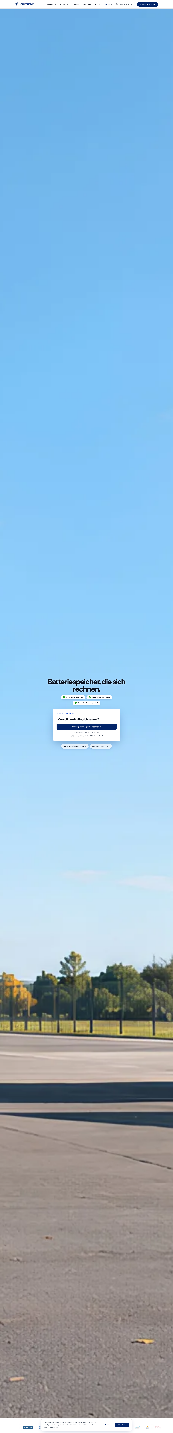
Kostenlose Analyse (147, 4)
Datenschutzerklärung (51, 1427)
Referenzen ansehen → (100, 746)
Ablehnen (108, 1425)
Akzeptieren (122, 1425)
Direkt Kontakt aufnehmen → (75, 746)
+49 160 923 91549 (126, 4)
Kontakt (98, 4)
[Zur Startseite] (24, 4)
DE (106, 4)
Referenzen (65, 4)
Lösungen (50, 4)
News (76, 4)
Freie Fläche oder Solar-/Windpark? (86, 736)
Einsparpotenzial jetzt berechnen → (86, 727)
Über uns (86, 4)
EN (110, 4)
